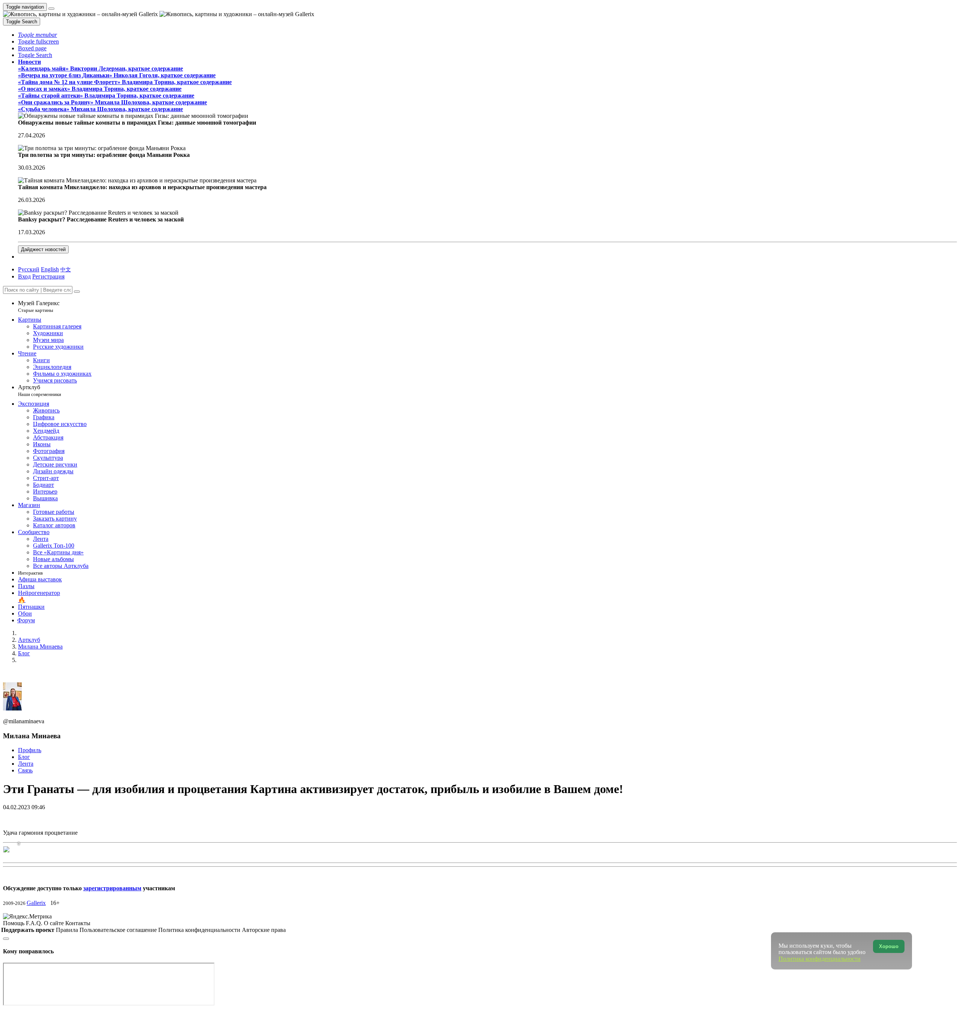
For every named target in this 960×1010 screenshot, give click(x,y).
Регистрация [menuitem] (48, 276)
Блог (24, 757)
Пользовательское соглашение (119, 930)
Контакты (77, 923)
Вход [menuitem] (24, 276)
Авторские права (264, 930)
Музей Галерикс (39, 306)
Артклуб (39, 390)
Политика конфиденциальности (200, 930)
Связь (25, 770)
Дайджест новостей (43, 249)
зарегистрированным (112, 888)
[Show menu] (51, 9)
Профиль (29, 750)
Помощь (14, 923)
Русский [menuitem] (28, 269)
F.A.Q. (35, 923)
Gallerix (36, 903)
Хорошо (888, 946)
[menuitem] (65, 269)
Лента (25, 763)
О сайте (54, 923)
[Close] (77, 292)
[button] (37, 35)
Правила (68, 930)
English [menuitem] (50, 269)
